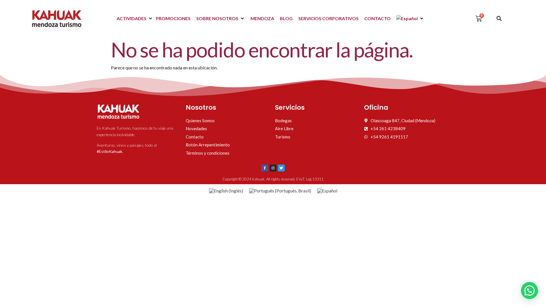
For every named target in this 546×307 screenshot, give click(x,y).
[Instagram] (273, 168)
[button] (135, 18)
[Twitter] (281, 168)
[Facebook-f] (264, 168)
